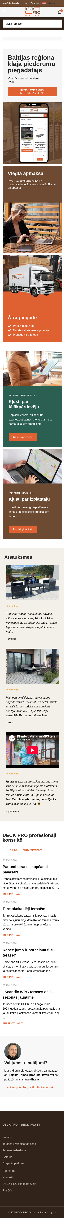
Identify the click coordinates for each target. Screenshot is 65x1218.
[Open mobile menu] (4, 11)
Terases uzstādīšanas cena (19, 1143)
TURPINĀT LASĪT (13, 893)
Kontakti (8, 1177)
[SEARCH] (58, 24)
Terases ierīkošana (14, 1150)
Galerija (7, 1157)
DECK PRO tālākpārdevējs (19, 1183)
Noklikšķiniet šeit (22, 436)
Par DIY (7, 1190)
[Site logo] (32, 11)
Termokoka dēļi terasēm (24, 909)
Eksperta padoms (13, 1163)
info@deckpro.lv (11, 3)
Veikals (7, 1137)
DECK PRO (10, 1124)
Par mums (9, 1170)
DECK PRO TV (30, 1124)
